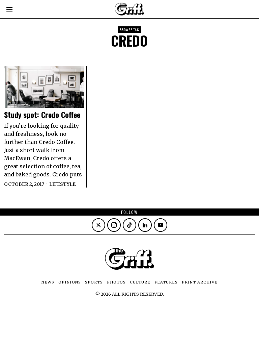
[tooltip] (98, 225)
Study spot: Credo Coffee (42, 114)
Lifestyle (62, 184)
